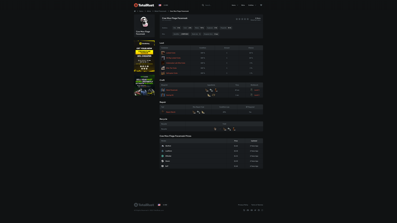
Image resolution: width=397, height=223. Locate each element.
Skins (243, 5)
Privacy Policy (243, 205)
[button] (261, 5)
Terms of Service (257, 205)
